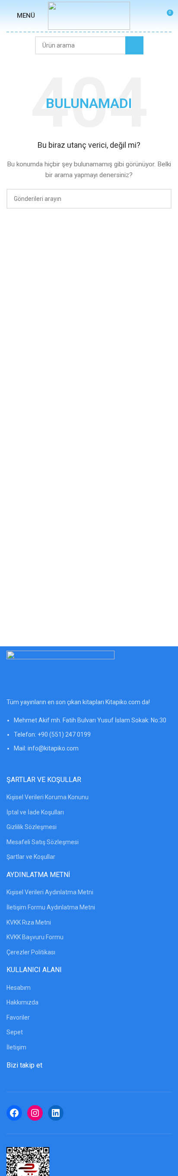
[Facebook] (14, 1113)
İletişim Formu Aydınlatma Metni (50, 907)
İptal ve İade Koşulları (35, 812)
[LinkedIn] (56, 1113)
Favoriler (18, 1017)
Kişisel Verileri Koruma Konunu (47, 797)
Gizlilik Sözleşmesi (31, 826)
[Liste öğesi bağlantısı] (89, 738)
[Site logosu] (89, 15)
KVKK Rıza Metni (28, 922)
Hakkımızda (22, 1002)
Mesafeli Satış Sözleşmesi (42, 842)
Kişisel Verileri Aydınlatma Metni (49, 892)
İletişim (16, 1047)
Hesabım (18, 987)
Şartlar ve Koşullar (30, 856)
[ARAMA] (134, 45)
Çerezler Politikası (30, 952)
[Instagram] (35, 1113)
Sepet (14, 1032)
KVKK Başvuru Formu (35, 937)
